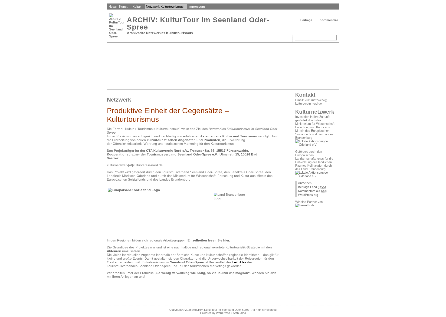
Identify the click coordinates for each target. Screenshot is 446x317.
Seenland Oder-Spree (187, 262)
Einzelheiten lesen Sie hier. (208, 240)
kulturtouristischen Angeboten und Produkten (183, 140)
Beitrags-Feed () (312, 187)
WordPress (223, 313)
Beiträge (306, 20)
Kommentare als (312, 191)
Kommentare (329, 20)
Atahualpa (239, 313)
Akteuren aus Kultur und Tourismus (229, 136)
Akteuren (114, 251)
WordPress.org (308, 195)
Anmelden (305, 183)
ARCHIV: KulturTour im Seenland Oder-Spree (198, 23)
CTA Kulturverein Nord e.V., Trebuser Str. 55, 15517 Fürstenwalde (197, 150)
